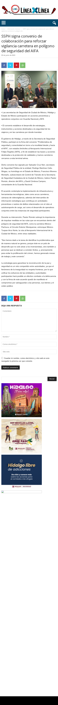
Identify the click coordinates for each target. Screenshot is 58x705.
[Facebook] (4, 65)
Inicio (3, 29)
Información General (13, 29)
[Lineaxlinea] (29, 9)
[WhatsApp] (22, 65)
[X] (10, 65)
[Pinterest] (16, 65)
